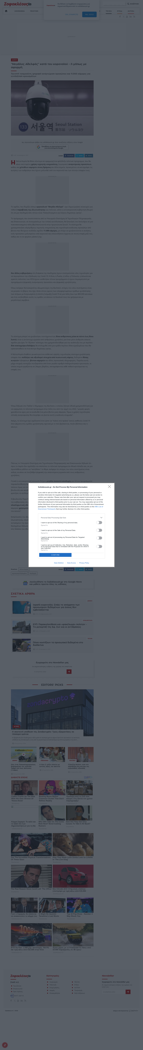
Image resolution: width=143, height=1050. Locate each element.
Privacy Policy (84, 563)
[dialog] (71, 525)
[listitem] (71, 517)
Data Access (71, 563)
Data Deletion (59, 563)
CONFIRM (55, 555)
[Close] (110, 487)
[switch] (99, 522)
